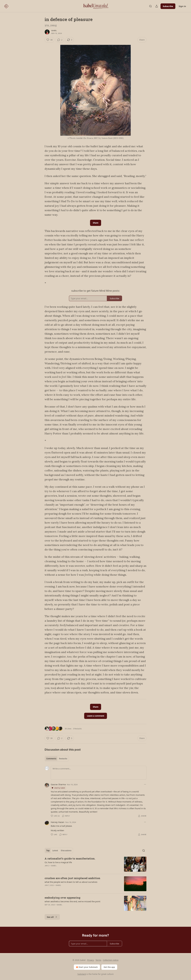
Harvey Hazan (57, 822)
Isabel (54, 31)
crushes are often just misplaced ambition (72, 878)
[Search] (150, 6)
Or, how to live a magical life (58, 862)
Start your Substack (88, 967)
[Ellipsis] (145, 784)
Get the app (109, 967)
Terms (98, 960)
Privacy (90, 960)
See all (50, 917)
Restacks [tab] (63, 758)
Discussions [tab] (66, 850)
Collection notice (110, 960)
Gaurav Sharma (58, 784)
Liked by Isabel (59, 788)
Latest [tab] (55, 850)
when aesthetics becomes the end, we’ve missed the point (72, 901)
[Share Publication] (156, 6)
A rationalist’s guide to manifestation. (70, 858)
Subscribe (168, 6)
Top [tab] (47, 850)
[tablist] (57, 758)
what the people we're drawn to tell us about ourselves (71, 882)
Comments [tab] (51, 758)
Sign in (182, 6)
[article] (95, 864)
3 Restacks (77, 728)
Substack (81, 974)
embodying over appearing (62, 897)
